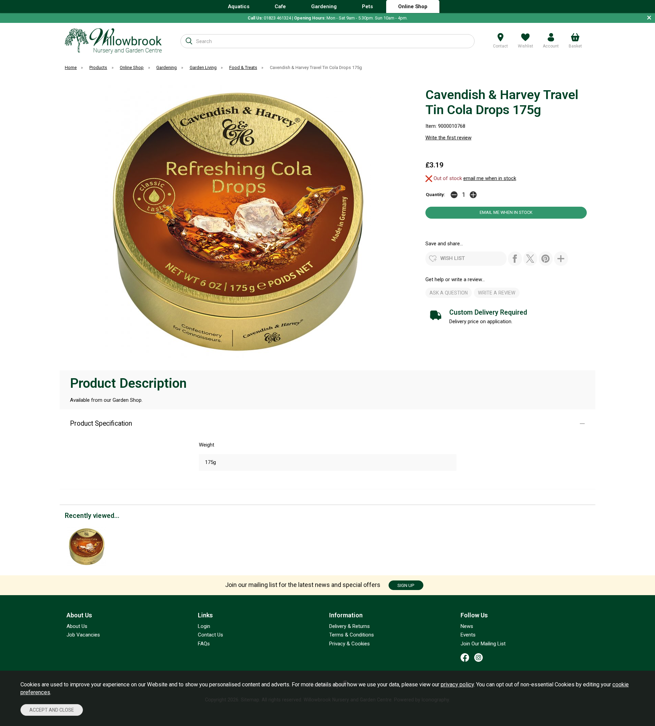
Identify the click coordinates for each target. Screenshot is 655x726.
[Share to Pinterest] (546, 258)
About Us (77, 626)
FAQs (204, 644)
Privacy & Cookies (349, 644)
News (467, 626)
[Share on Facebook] (515, 258)
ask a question (449, 293)
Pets (367, 6)
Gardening (324, 6)
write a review (496, 293)
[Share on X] (530, 258)
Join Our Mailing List (483, 644)
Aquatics (238, 6)
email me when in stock (489, 178)
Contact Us (210, 635)
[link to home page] (113, 41)
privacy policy (457, 684)
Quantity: (435, 194)
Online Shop (412, 6)
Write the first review (448, 138)
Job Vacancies (83, 635)
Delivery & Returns (349, 626)
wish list (452, 258)
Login (204, 626)
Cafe (280, 6)
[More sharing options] (561, 258)
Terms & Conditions (351, 635)
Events (468, 635)
